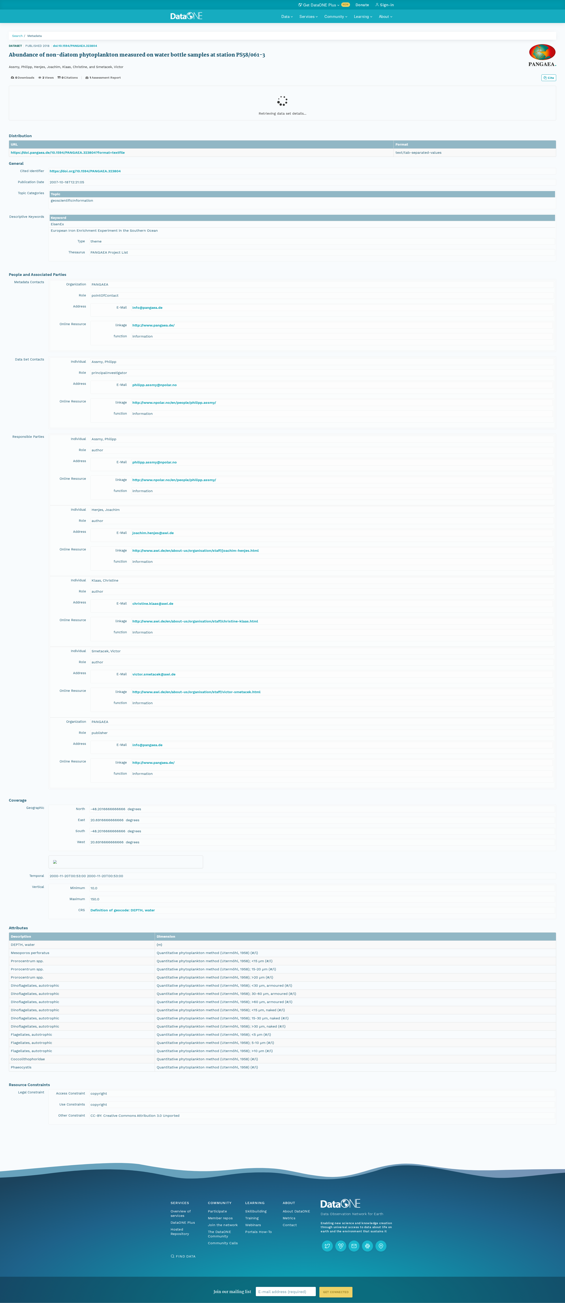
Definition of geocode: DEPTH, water (122, 910)
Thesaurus (76, 252)
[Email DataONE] (354, 1246)
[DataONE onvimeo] (340, 1246)
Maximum (77, 899)
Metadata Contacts (29, 282)
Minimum (77, 888)
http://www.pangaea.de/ (153, 325)
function (120, 336)
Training (252, 1218)
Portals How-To (258, 1232)
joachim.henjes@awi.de (153, 533)
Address (79, 306)
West (81, 842)
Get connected (336, 1292)
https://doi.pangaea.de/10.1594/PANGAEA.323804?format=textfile (68, 152)
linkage (121, 325)
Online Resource (73, 324)
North (80, 809)
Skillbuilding (256, 1211)
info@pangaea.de (147, 307)
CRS (81, 910)
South (80, 831)
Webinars (253, 1225)
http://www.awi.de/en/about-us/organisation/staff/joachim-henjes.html (195, 550)
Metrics (289, 1218)
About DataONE (296, 1211)
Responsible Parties (28, 437)
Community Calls (223, 1243)
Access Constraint (70, 1093)
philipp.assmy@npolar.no (154, 385)
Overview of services (181, 1213)
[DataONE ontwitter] (327, 1246)
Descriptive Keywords (26, 217)
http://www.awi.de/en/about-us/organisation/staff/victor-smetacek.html (196, 692)
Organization (76, 284)
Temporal (36, 876)
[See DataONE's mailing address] (380, 1246)
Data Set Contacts (29, 359)
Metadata (34, 36)
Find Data (186, 1256)
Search (17, 36)
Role (82, 295)
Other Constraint (71, 1115)
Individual (78, 362)
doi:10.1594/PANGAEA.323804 (75, 45)
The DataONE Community (219, 1234)
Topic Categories (31, 193)
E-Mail (122, 307)
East (81, 820)
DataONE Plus (183, 1222)
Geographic (35, 808)
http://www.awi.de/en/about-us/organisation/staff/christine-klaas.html (195, 621)
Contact (290, 1225)
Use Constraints (72, 1104)
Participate (217, 1211)
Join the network (223, 1225)
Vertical (38, 887)
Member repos (220, 1218)
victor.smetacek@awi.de (153, 674)
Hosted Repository (180, 1231)
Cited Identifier (32, 171)
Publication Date (31, 182)
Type (81, 241)
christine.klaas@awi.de (152, 603)
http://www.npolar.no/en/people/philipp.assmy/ (174, 402)
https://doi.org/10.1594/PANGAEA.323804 (85, 171)
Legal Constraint (31, 1092)
